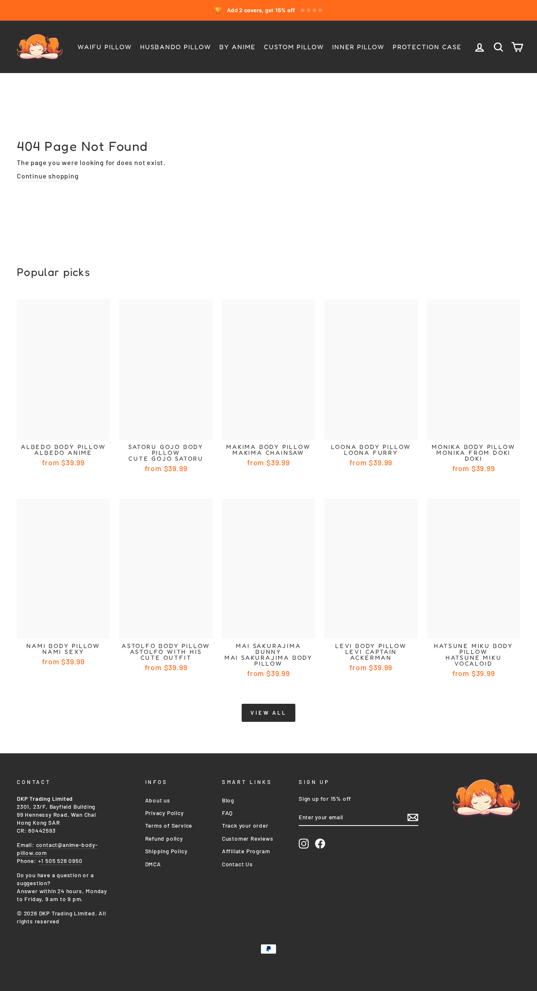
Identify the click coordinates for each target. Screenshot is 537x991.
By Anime (237, 47)
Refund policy (164, 838)
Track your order (245, 825)
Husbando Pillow (175, 47)
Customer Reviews (248, 838)
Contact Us (237, 864)
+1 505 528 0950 (60, 860)
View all (268, 712)
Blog (228, 800)
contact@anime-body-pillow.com (57, 848)
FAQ (227, 812)
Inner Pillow (358, 47)
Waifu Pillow (105, 47)
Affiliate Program (246, 851)
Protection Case (427, 47)
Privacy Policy (164, 812)
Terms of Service (169, 825)
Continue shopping (48, 176)
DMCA (153, 864)
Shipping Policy (166, 851)
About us (157, 800)
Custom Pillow (294, 47)
